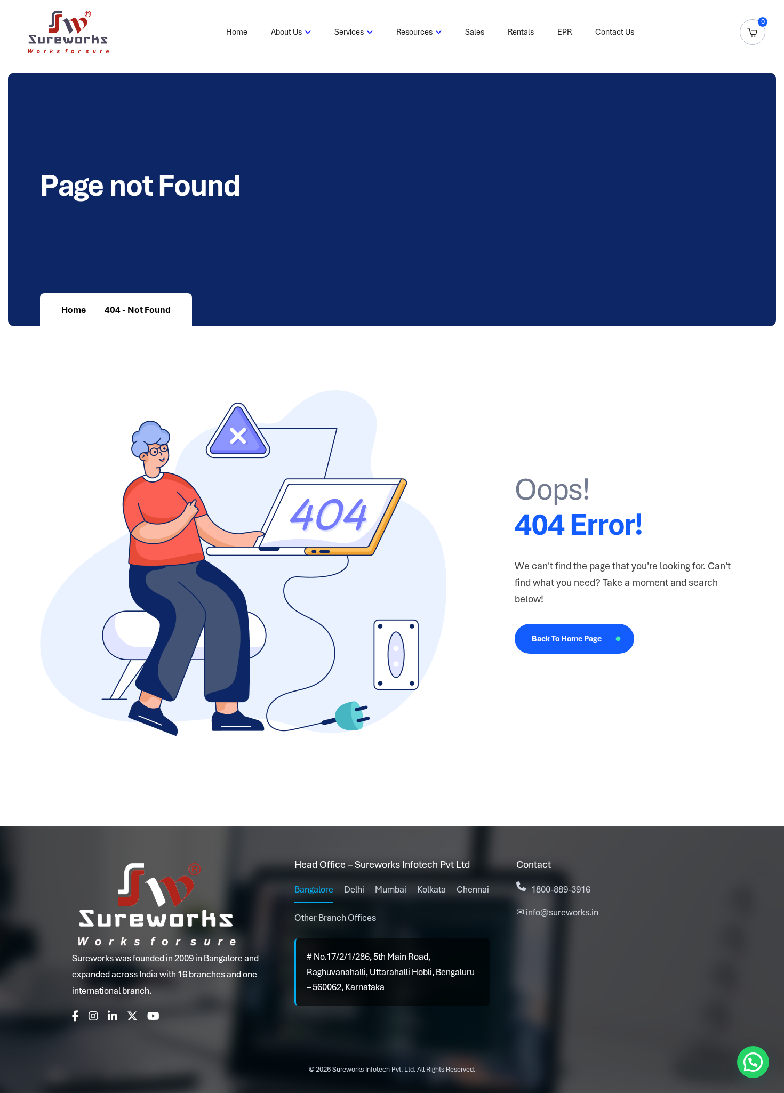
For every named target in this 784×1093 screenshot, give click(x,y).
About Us (286, 32)
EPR (564, 32)
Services (349, 32)
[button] (753, 1062)
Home (236, 32)
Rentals (521, 32)
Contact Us (614, 32)
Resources (414, 32)
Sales (474, 32)
